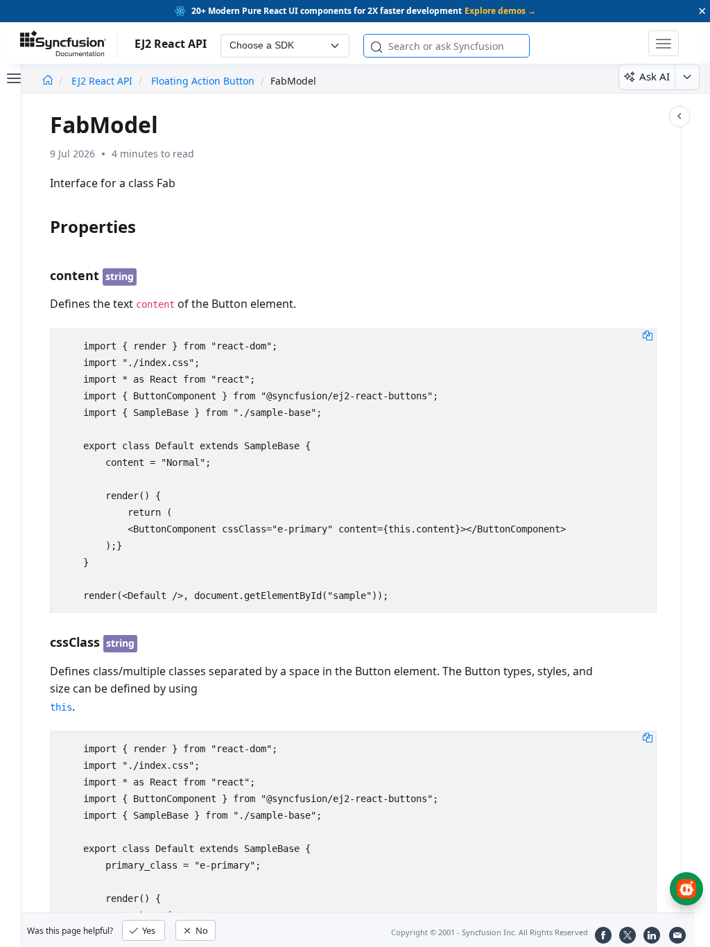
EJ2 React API (103, 80)
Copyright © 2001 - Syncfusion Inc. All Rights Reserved (489, 932)
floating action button (202, 80)
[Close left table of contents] (12, 76)
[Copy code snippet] (648, 335)
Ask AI (654, 76)
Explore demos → (500, 11)
